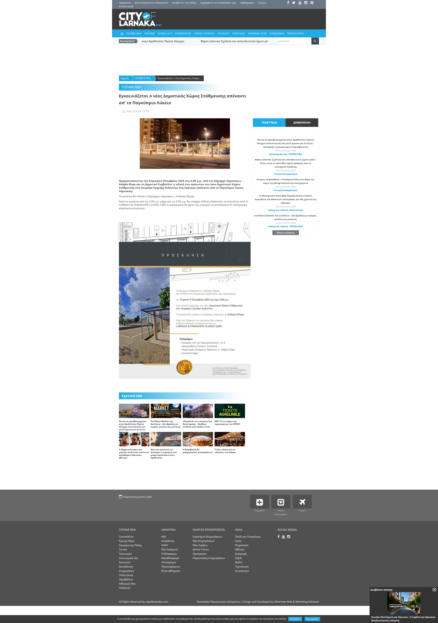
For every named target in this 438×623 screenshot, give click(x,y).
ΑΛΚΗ (164, 545)
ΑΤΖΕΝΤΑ (149, 33)
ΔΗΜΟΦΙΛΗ (301, 122)
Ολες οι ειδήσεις (286, 232)
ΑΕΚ (163, 536)
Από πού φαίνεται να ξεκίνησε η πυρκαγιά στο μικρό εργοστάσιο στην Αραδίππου (164, 453)
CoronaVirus (126, 536)
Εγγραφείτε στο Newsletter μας (218, 2)
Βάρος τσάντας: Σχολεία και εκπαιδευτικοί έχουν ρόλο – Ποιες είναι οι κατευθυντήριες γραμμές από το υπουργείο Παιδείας (286, 163)
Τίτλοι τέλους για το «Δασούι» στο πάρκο (225, 451)
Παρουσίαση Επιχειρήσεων (209, 558)
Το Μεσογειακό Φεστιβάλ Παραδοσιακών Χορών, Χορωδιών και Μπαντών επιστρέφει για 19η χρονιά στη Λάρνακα (285, 199)
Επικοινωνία (126, 6)
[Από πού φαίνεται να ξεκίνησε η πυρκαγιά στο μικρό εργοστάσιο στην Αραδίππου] (166, 438)
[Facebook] (289, 3)
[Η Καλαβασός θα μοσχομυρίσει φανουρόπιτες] (198, 438)
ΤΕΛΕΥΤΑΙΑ (269, 122)
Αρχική (124, 78)
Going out (273, 210)
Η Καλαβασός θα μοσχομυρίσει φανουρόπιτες (198, 451)
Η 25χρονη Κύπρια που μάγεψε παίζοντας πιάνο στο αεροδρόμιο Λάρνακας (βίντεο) (134, 453)
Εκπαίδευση (126, 566)
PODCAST (223, 33)
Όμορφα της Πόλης (130, 545)
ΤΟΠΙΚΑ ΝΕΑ (133, 33)
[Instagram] (307, 3)
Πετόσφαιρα (168, 562)
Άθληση (239, 549)
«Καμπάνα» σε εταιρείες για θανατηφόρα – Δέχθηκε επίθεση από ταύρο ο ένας (197, 424)
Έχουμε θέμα (126, 541)
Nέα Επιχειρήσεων (204, 541)
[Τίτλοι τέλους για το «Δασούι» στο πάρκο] (230, 438)
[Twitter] (295, 3)
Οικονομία (125, 553)
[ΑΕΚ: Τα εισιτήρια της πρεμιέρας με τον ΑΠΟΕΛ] (230, 410)
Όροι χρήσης (312, 619)
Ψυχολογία (241, 545)
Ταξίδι (238, 558)
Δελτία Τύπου (201, 549)
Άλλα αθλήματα (170, 570)
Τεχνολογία (242, 566)
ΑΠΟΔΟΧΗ (295, 619)
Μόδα (238, 562)
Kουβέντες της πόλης (184, 2)
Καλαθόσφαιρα (170, 558)
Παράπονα (125, 2)
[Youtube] (301, 3)
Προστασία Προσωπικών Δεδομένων (218, 601)
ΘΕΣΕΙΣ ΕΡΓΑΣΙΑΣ (204, 33)
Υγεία (238, 541)
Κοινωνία (124, 562)
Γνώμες (262, 2)
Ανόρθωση (167, 541)
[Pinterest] (313, 3)
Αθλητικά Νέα (127, 583)
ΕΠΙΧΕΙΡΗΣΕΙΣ (183, 33)
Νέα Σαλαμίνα (169, 549)
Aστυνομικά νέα (278, 154)
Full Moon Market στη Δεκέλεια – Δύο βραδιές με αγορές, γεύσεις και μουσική (165, 424)
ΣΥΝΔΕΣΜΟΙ (277, 33)
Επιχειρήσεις (126, 570)
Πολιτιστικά (296, 210)
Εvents (284, 210)
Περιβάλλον (126, 579)
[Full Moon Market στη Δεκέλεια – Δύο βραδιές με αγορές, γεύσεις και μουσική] (166, 410)
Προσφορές (200, 553)
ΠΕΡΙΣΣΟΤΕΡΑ (295, 33)
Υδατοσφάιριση (170, 566)
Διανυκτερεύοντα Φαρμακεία (151, 2)
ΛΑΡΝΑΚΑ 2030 (257, 33)
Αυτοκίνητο (242, 570)
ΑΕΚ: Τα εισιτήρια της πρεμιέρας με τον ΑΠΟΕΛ (227, 422)
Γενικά (123, 549)
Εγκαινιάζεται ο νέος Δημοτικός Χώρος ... (180, 78)
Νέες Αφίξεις (200, 545)
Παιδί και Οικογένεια (247, 536)
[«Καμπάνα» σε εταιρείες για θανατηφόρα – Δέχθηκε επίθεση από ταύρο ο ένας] (198, 410)
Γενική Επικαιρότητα (285, 173)
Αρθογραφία (247, 2)
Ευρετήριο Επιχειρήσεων (207, 536)
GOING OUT (165, 33)
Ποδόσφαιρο (169, 553)
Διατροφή (241, 553)
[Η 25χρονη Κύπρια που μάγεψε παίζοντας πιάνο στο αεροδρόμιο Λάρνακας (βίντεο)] (134, 438)
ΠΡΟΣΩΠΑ (238, 33)
